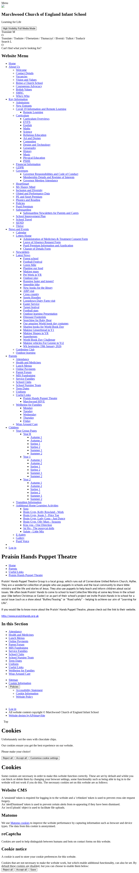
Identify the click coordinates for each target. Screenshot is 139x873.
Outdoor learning (25, 352)
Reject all (8, 758)
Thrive (20, 226)
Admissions (22, 102)
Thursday (28, 417)
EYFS (26, 122)
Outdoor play (30, 278)
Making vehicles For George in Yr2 (43, 343)
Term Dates (22, 388)
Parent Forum (23, 372)
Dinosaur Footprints (34, 317)
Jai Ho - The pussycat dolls (38, 528)
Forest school (30, 258)
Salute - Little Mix (33, 531)
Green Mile (29, 265)
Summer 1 (36, 450)
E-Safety (21, 534)
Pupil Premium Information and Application (48, 245)
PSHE (26, 161)
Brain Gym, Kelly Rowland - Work (43, 512)
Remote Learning (33, 112)
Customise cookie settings (44, 758)
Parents (13, 356)
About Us (14, 66)
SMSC (20, 92)
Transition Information (28, 502)
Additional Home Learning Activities (37, 505)
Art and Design (32, 138)
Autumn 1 (36, 437)
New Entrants (24, 105)
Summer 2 (36, 453)
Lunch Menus (24, 365)
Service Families (25, 378)
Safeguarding (23, 209)
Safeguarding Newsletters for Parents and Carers (51, 213)
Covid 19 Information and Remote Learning (41, 109)
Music (26, 154)
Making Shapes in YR (36, 333)
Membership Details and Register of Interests (48, 177)
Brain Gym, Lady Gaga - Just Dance (44, 518)
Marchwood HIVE (34, 401)
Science (27, 131)
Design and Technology (36, 144)
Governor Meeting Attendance (40, 180)
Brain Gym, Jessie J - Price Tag (41, 515)
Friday (27, 421)
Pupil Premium (24, 206)
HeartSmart (22, 183)
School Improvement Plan (31, 216)
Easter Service (31, 304)
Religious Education (34, 135)
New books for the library (38, 287)
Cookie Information (20, 683)
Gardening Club (25, 349)
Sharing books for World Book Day (43, 326)
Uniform (21, 391)
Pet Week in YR (32, 274)
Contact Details (24, 73)
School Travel (24, 219)
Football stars (30, 310)
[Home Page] (2, 6)
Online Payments (25, 369)
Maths (26, 128)
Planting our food (33, 268)
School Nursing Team (28, 385)
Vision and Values (26, 79)
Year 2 (27, 479)
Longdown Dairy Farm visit (39, 300)
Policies (20, 203)
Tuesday (28, 411)
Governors (22, 170)
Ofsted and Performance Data (33, 193)
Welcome (21, 70)
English (27, 125)
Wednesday (29, 414)
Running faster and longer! (38, 281)
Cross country (31, 294)
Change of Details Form (37, 248)
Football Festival (32, 261)
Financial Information (28, 164)
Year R (27, 434)
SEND (20, 222)
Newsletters (22, 252)
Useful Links (23, 395)
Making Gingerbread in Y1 (38, 330)
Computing (29, 141)
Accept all (21, 758)
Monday (28, 408)
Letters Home (23, 235)
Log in (12, 547)
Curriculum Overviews (36, 118)
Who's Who (23, 96)
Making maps (31, 271)
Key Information (18, 99)
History (27, 151)
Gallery (20, 538)
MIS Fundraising (25, 375)
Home (12, 63)
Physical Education (34, 157)
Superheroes (30, 336)
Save (33, 869)
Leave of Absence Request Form (42, 242)
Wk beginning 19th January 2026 (42, 346)
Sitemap (13, 679)
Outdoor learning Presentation (40, 313)
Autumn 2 (36, 440)
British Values (24, 89)
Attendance (22, 359)
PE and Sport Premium (29, 196)
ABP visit (28, 291)
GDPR (20, 167)
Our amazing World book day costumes (45, 323)
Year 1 (27, 456)
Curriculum (22, 115)
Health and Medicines (28, 362)
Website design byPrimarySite (27, 715)
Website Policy (24, 696)
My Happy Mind (25, 187)
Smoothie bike (31, 284)
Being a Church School (29, 83)
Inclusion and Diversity (29, 190)
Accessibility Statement (29, 690)
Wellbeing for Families (29, 404)
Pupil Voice (22, 541)
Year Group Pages (26, 430)
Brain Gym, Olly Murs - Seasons (42, 521)
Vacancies (21, 76)
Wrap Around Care (27, 424)
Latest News (23, 255)
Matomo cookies (20, 822)
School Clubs (23, 382)
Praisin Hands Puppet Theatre (40, 398)
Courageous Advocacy (29, 86)
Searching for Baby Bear (37, 320)
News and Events (19, 229)
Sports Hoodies (32, 297)
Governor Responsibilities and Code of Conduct (50, 174)
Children (14, 427)
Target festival (31, 307)
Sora (25, 508)
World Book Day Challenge (39, 339)
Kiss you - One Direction (37, 525)
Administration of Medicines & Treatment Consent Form (55, 239)
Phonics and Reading (28, 200)
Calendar (21, 232)
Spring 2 (35, 447)
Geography (29, 148)
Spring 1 (35, 443)
